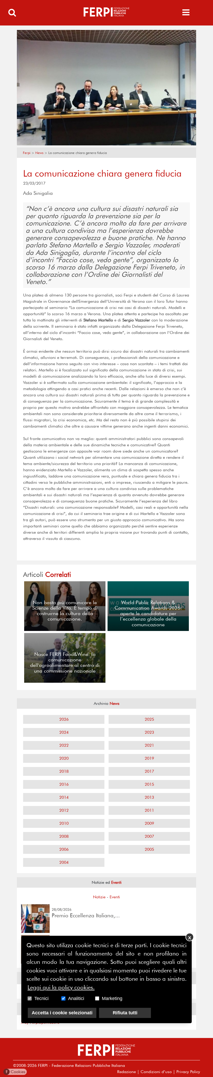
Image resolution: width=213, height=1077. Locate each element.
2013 (149, 797)
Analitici (76, 998)
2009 (149, 823)
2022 (64, 745)
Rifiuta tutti (125, 1012)
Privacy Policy (188, 1071)
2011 (149, 810)
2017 (149, 771)
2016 (64, 784)
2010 (64, 823)
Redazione (126, 1071)
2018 (64, 771)
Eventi (115, 896)
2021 (149, 745)
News (39, 153)
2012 (64, 810)
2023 (149, 732)
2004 (64, 862)
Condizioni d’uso (156, 1071)
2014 (64, 797)
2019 (149, 758)
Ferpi (26, 153)
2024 (64, 732)
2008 (64, 836)
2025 (149, 719)
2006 (64, 849)
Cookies (15, 1071)
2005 (149, 849)
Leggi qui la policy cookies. (61, 987)
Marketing (112, 998)
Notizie (99, 896)
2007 (149, 836)
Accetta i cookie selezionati (62, 1012)
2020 (64, 758)
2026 (64, 719)
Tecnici (41, 998)
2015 (149, 784)
